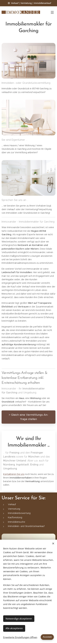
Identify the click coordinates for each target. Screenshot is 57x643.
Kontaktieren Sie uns (13, 474)
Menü (52, 12)
